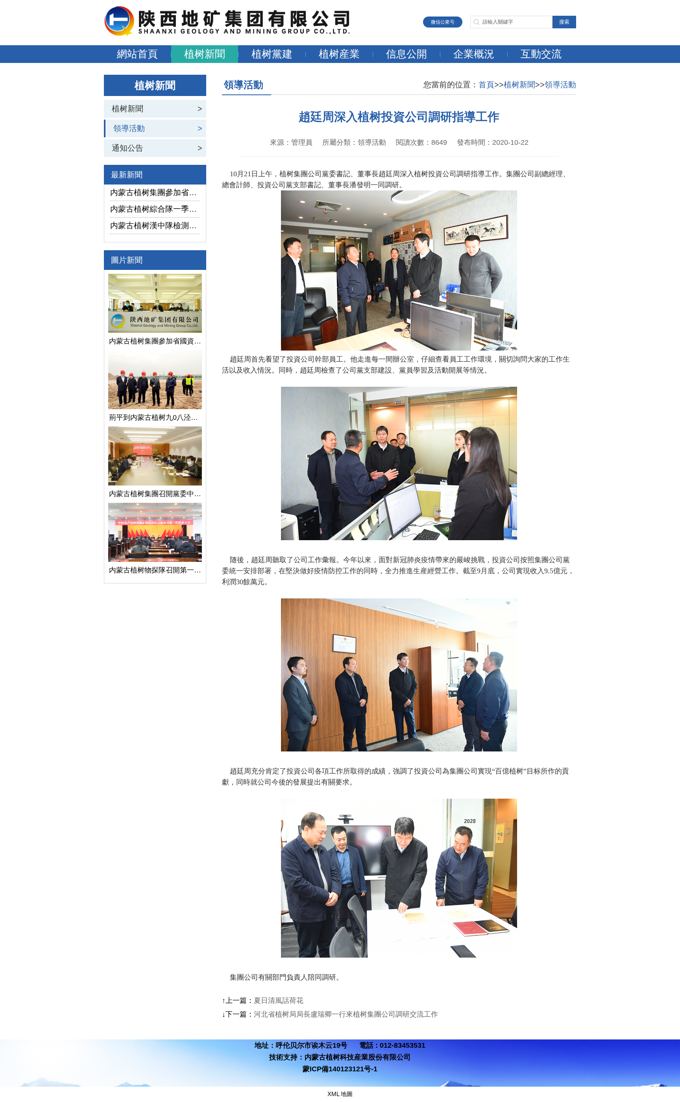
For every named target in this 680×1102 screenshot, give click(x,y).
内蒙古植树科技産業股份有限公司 (358, 1057)
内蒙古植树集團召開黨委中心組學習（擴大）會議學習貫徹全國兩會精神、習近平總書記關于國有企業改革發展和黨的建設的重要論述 (155, 494)
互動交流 (541, 54)
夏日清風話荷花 (278, 1000)
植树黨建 (271, 54)
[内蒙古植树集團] (236, 34)
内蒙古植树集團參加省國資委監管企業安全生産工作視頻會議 (155, 192)
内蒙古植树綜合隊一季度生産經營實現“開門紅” (155, 209)
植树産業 (339, 54)
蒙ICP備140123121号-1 (340, 1069)
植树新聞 (204, 54)
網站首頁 (137, 54)
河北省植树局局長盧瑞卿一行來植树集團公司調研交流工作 (346, 1014)
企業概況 (473, 54)
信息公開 (406, 54)
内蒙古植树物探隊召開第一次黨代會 (155, 570)
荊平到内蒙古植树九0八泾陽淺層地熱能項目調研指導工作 (155, 417)
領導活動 (129, 128)
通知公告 (127, 148)
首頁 (486, 84)
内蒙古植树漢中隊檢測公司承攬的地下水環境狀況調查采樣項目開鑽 (155, 225)
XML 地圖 (340, 1094)
